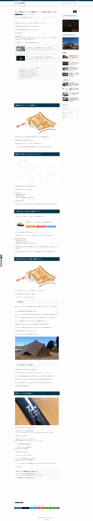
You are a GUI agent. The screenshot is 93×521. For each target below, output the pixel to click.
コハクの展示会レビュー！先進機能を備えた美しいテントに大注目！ (39, 47)
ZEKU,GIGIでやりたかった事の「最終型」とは (29, 75)
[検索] (78, 0)
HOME (40, 517)
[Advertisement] (37, 91)
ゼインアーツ (17, 14)
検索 (75, 11)
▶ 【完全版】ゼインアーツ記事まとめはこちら (25, 477)
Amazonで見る (31, 226)
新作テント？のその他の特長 (25, 77)
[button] (18, 508)
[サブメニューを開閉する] (77, 108)
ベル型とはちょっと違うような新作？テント (28, 73)
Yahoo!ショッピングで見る (51, 226)
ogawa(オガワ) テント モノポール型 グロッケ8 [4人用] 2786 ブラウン (39, 222)
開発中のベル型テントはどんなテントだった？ (29, 71)
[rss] (76, 0)
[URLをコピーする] (56, 508)
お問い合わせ (44, 517)
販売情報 (21, 14)
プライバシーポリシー (50, 517)
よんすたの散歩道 (19, 3)
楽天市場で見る (41, 226)
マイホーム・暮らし (68, 112)
